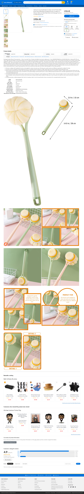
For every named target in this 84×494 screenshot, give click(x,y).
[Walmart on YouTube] (73, 487)
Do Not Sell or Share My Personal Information (63, 492)
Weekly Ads (57, 475)
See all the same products (75, 434)
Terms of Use (53, 481)
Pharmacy (35, 5)
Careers (40, 5)
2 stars (18, 455)
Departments (5, 5)
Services (10, 5)
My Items (44, 5)
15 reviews (41, 16)
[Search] (63, 2)
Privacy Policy (53, 482)
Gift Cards (20, 487)
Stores (19, 482)
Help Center (41, 475)
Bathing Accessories (38, 56)
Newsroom (3, 484)
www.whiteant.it (44, 24)
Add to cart (71, 16)
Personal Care (17, 7)
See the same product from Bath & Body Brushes (71, 403)
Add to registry (75, 37)
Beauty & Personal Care (10, 7)
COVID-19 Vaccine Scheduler (40, 481)
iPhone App (70, 481)
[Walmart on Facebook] (68, 487)
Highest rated (17, 463)
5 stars (18, 451)
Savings (15, 5)
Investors (2, 486)
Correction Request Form (10, 442)
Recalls (36, 484)
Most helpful (25, 463)
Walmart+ (19, 486)
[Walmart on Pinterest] (75, 487)
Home (5, 7)
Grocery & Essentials (21, 5)
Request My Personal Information (57, 486)
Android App (70, 482)
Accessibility (37, 486)
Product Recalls (37, 487)
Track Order (49, 475)
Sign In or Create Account (31, 475)
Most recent (10, 463)
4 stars (18, 452)
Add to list (68, 37)
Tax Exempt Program (38, 489)
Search (78, 463)
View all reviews (8, 459)
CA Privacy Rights (54, 484)
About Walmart (4, 481)
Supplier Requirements (5, 489)
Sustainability (3, 487)
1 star (19, 456)
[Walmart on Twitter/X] (71, 487)
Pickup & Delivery (29, 5)
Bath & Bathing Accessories (24, 7)
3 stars (18, 453)
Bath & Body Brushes (45, 56)
